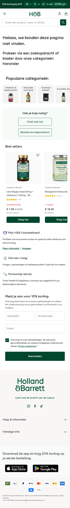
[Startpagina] (35, 14)
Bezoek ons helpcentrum (35, 132)
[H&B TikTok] (41, 406)
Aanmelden (35, 356)
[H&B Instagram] (28, 406)
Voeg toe (23, 219)
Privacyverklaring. (27, 346)
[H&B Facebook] (35, 406)
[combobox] (31, 22)
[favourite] (38, 155)
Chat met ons (35, 121)
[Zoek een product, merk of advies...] (63, 22)
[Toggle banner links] (66, 4)
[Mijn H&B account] (59, 14)
